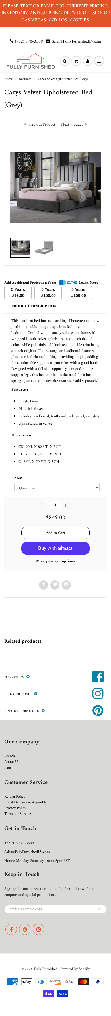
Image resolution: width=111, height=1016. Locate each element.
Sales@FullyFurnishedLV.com (76, 42)
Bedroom (25, 79)
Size (18, 478)
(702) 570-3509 (29, 42)
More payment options (55, 561)
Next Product (72, 124)
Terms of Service (17, 813)
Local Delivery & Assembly (25, 802)
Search (9, 756)
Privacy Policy (15, 808)
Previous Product (41, 124)
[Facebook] (11, 929)
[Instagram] (38, 929)
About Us (11, 761)
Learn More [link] (88, 282)
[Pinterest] (24, 929)
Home (8, 79)
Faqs (7, 767)
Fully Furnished (46, 969)
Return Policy (14, 796)
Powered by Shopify (75, 969)
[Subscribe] (100, 909)
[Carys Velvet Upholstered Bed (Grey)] (55, 187)
